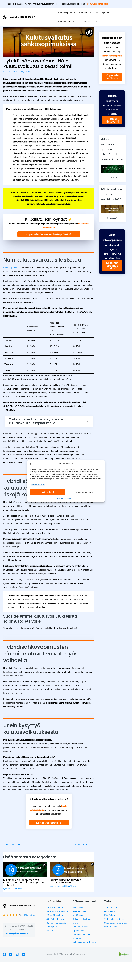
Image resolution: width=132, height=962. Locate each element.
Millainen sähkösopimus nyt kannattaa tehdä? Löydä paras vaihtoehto (23, 882)
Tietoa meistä (110, 907)
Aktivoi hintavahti (112, 120)
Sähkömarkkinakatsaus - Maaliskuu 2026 (111, 194)
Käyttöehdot (109, 915)
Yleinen (27, 71)
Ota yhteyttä (109, 911)
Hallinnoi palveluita (38, 485)
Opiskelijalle (78, 930)
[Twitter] (10, 954)
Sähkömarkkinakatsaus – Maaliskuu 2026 (67, 881)
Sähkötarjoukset (80, 926)
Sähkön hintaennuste (56, 923)
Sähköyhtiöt (51, 926)
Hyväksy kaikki (47, 492)
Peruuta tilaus (110, 926)
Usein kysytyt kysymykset (115, 923)
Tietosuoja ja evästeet (64, 498)
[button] (96, 12)
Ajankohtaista (8, 889)
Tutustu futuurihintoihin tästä (97, 4)
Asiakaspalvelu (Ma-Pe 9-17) (18, 933)
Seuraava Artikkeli (84, 844)
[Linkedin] (23, 954)
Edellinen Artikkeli (12, 844)
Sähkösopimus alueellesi (57, 911)
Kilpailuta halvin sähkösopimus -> (49, 234)
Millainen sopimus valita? (112, 265)
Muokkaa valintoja (84, 492)
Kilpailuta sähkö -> (48, 822)
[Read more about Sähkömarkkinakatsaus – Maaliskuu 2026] (72, 869)
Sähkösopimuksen (12, 267)
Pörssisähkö (78, 907)
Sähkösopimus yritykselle (84, 942)
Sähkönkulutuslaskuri (56, 919)
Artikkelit (19, 71)
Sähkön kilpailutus (54, 907)
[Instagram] (17, 954)
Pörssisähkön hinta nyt (56, 915)
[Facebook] (4, 954)
